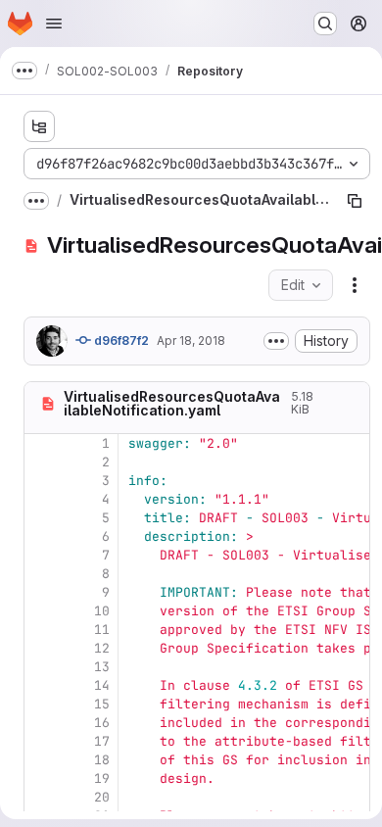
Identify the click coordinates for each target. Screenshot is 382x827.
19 (102, 778)
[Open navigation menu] (54, 23)
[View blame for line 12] (41, 648)
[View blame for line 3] (41, 480)
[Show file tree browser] (39, 126)
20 (102, 797)
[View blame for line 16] (41, 722)
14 (102, 685)
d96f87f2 (120, 340)
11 (102, 629)
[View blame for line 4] (41, 499)
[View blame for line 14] (41, 685)
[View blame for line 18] (41, 760)
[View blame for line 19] (41, 778)
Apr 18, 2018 (191, 340)
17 (102, 741)
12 (102, 648)
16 (102, 722)
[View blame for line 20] (41, 797)
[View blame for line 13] (41, 666)
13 (102, 666)
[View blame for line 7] (41, 555)
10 (102, 611)
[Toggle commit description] (276, 341)
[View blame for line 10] (41, 611)
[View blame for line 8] (41, 573)
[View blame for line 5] (41, 518)
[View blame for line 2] (41, 462)
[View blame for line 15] (41, 704)
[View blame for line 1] (41, 443)
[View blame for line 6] (41, 536)
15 (102, 704)
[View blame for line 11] (41, 629)
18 (102, 760)
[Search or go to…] (325, 23)
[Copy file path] (354, 201)
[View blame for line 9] (41, 592)
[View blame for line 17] (41, 741)
